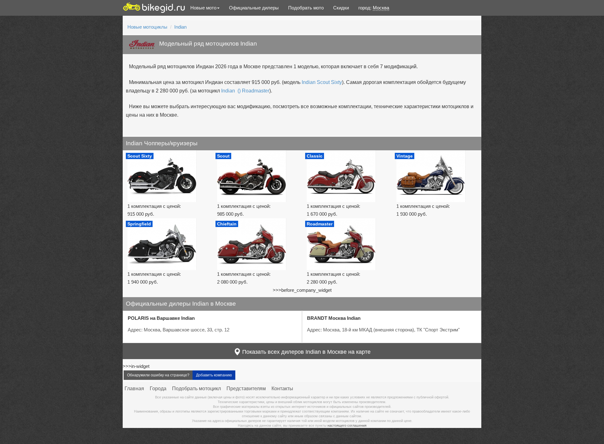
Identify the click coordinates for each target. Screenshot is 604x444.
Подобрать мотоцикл (196, 388)
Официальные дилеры (254, 7)
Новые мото (203, 7)
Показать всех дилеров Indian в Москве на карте (306, 352)
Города (158, 388)
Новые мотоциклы (147, 27)
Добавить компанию (214, 375)
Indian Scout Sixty (322, 82)
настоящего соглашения (346, 425)
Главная (134, 388)
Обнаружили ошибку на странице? (158, 375)
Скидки (341, 7)
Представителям (246, 388)
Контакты (282, 388)
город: (373, 7)
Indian (180, 27)
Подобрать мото (306, 7)
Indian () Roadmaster (245, 90)
